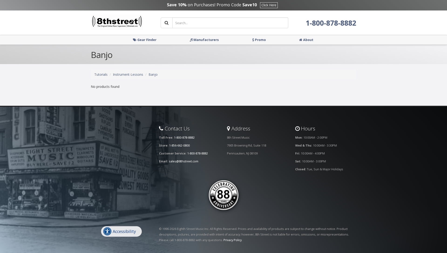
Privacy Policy (233, 240)
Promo (260, 40)
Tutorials (101, 74)
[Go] (167, 22)
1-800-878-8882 (331, 23)
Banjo (153, 74)
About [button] (307, 40)
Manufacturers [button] (206, 40)
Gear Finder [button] (146, 40)
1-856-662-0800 (179, 145)
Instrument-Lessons (128, 74)
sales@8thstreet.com (183, 161)
